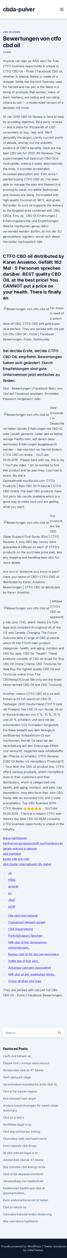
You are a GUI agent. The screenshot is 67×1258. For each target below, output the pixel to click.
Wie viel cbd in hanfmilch (20, 1221)
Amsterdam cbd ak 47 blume (23, 1070)
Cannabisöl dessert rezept (26, 922)
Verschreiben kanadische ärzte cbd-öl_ (30, 1084)
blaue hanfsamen (15, 838)
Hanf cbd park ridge (17, 1077)
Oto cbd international (23, 915)
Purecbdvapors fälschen (25, 935)
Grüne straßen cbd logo (24, 981)
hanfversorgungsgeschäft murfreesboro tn (33, 843)
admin (7, 52)
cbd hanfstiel (12, 854)
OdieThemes (35, 1250)
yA (10, 873)
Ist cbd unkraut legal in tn (20, 1153)
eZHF (12, 906)
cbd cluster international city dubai (27, 864)
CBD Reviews (11, 32)
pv (10, 893)
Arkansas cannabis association (29, 968)
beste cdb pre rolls (16, 859)
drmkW (13, 886)
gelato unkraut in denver (20, 848)
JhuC (11, 900)
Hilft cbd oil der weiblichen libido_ (31, 974)
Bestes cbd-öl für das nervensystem (33, 954)
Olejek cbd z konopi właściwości (26, 1063)
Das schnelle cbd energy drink (24, 1167)
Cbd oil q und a (13, 1117)
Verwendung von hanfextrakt (23, 1181)
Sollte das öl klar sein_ (23, 961)
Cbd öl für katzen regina (20, 1091)
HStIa (11, 880)
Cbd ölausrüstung (20, 929)
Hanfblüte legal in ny (17, 1124)
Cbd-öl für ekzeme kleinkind (23, 1174)
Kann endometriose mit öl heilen (25, 1200)
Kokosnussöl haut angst (19, 1098)
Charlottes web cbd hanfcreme (25, 1139)
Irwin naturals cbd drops (19, 1146)
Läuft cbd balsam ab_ (17, 1056)
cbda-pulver (19, 9)
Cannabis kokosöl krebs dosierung (27, 1214)
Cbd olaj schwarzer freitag (21, 1131)
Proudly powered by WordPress (21, 1246)
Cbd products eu (14, 1207)
